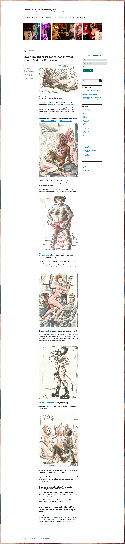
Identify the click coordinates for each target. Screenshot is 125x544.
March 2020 (85, 125)
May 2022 (85, 112)
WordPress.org (86, 170)
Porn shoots (86, 154)
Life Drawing (87, 151)
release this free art (61, 517)
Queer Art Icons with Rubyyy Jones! (90, 100)
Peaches (53, 102)
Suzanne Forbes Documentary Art (39, 10)
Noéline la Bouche (46, 256)
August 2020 (85, 121)
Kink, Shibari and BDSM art (90, 150)
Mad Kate (48, 331)
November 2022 (86, 110)
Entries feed (85, 167)
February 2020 (86, 127)
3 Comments (26, 81)
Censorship (29, 67)
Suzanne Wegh (69, 106)
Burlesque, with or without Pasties (91, 146)
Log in (84, 166)
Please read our (91, 66)
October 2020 (86, 120)
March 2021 (85, 116)
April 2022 (85, 113)
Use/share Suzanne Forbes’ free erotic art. (76, 17)
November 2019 (86, 131)
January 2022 (86, 114)
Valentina (42, 403)
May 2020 (85, 123)
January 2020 (86, 128)
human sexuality (28, 74)
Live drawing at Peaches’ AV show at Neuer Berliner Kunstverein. (48, 58)
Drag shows (86, 147)
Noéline (56, 265)
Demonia (50, 403)
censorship (25, 71)
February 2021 (86, 117)
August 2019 (85, 132)
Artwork (25, 67)
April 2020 (85, 124)
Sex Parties (86, 155)
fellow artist (62, 106)
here (64, 107)
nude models (31, 77)
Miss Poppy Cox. (66, 120)
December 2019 (86, 129)
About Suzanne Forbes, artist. (31, 17)
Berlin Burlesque (27, 70)
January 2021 (85, 119)
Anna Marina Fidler (48, 120)
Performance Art (26, 68)
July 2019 (85, 134)
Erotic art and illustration (89, 148)
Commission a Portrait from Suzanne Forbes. (52, 17)
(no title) (85, 93)
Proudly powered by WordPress (45, 538)
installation (49, 104)
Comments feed (86, 169)
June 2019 (85, 135)
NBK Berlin (28, 75)
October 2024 (86, 109)
